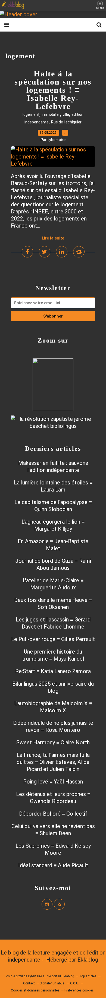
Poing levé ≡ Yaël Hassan (53, 781)
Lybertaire (35, 976)
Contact (29, 983)
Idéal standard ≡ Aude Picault (53, 865)
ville (66, 114)
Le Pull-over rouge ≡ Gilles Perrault (53, 639)
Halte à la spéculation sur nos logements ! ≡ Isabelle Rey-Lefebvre (53, 90)
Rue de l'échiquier (66, 122)
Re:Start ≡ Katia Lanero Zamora (53, 671)
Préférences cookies (79, 990)
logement (31, 114)
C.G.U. (74, 983)
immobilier (51, 114)
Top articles (87, 976)
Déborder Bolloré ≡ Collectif (53, 813)
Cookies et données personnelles (35, 990)
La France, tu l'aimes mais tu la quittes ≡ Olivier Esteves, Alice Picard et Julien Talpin (53, 762)
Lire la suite (53, 238)
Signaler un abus (52, 983)
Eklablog (87, 959)
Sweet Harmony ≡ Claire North (53, 742)
